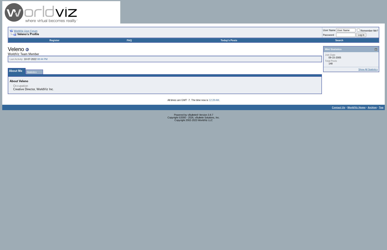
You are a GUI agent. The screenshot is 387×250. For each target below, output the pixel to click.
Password (328, 35)
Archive (372, 107)
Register (54, 40)
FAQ (129, 40)
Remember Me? (369, 30)
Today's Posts (229, 40)
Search (339, 40)
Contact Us (338, 107)
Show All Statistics (368, 69)
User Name (329, 30)
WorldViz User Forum (25, 31)
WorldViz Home (356, 107)
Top (381, 107)
